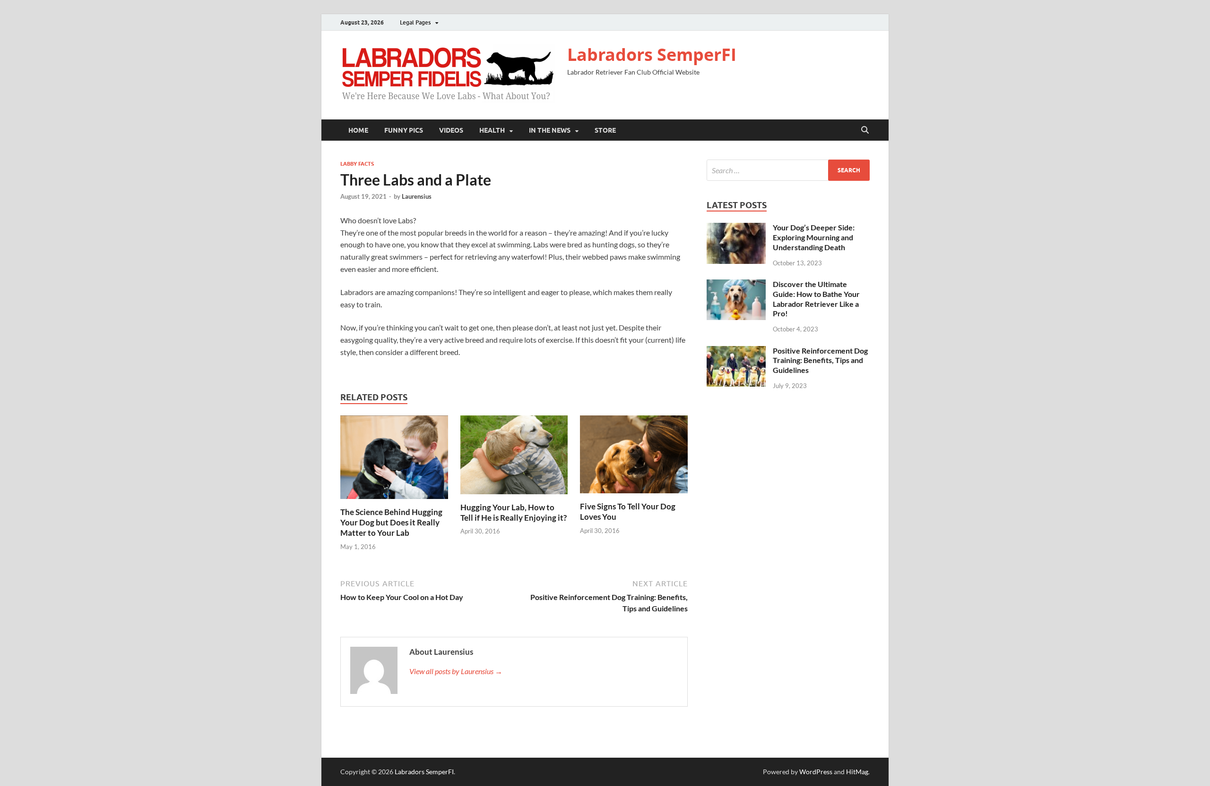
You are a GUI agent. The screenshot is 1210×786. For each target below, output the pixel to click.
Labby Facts (357, 164)
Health (492, 130)
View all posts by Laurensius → (455, 671)
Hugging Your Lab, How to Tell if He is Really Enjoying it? (513, 512)
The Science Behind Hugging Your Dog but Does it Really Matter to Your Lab (391, 522)
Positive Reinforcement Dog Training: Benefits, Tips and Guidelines (820, 360)
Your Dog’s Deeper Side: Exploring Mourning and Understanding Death (814, 237)
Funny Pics (403, 130)
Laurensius (417, 196)
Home (358, 130)
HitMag (857, 772)
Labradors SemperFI (651, 54)
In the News (549, 130)
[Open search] (865, 130)
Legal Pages (415, 22)
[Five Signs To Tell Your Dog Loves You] (634, 457)
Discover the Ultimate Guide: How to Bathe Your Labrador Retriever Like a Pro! (816, 298)
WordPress (815, 772)
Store (605, 130)
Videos (451, 130)
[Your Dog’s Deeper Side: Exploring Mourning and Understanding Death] (736, 228)
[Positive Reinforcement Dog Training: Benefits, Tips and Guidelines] (736, 351)
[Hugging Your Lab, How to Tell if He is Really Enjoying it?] (514, 457)
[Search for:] (788, 170)
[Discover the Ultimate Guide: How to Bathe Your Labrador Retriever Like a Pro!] (736, 284)
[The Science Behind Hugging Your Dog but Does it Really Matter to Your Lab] (394, 460)
